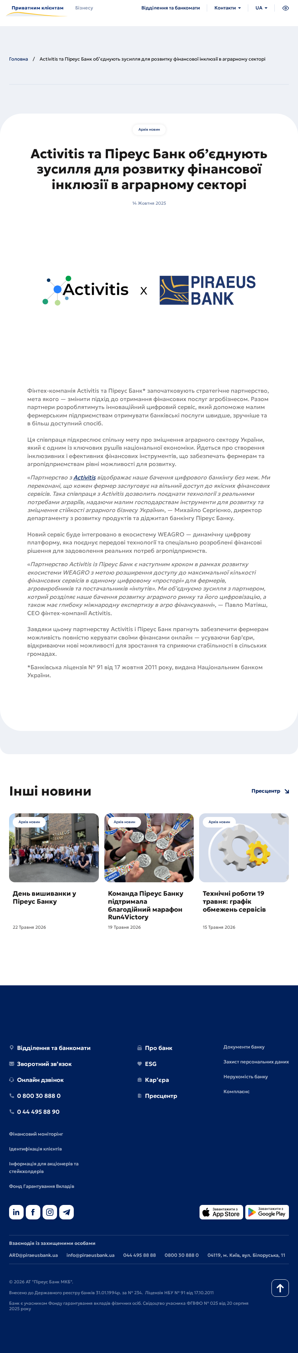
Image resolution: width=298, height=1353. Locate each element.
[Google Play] (267, 1213)
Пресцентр (265, 791)
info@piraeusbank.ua (90, 1255)
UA (258, 8)
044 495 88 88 (139, 1255)
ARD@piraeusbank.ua (33, 1255)
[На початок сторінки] (280, 1288)
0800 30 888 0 (182, 1255)
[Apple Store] (221, 1213)
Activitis (84, 477)
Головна (18, 59)
